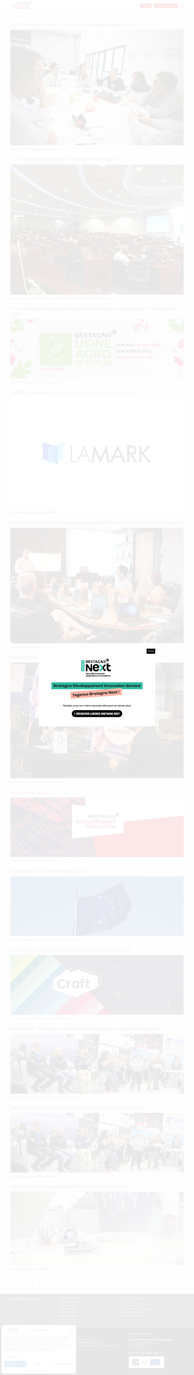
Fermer (151, 651)
